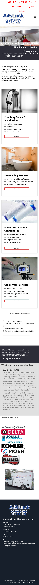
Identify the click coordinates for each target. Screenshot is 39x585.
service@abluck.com (10, 531)
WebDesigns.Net (28, 582)
